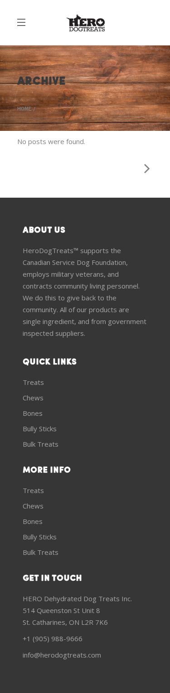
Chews (33, 397)
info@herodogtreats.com (62, 654)
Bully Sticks (40, 428)
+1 (28, 638)
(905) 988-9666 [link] (58, 638)
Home (24, 109)
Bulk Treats (40, 444)
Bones (33, 413)
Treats (33, 382)
